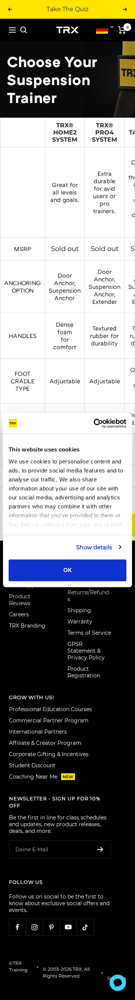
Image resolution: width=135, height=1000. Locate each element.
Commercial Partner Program (48, 720)
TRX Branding (27, 625)
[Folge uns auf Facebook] (17, 927)
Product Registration (84, 672)
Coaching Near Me (41, 776)
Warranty (80, 621)
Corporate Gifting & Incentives (48, 754)
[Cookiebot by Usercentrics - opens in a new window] (95, 423)
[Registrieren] (100, 849)
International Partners (38, 731)
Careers (19, 614)
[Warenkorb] (122, 30)
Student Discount (32, 765)
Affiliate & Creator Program (45, 743)
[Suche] (23, 30)
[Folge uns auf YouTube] (68, 927)
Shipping (79, 610)
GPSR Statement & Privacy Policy (86, 651)
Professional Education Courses (50, 709)
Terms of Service (89, 632)
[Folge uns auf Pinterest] (51, 927)
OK (67, 570)
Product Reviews (19, 600)
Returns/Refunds (88, 595)
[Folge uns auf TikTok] (84, 927)
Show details (94, 547)
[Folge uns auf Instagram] (34, 927)
